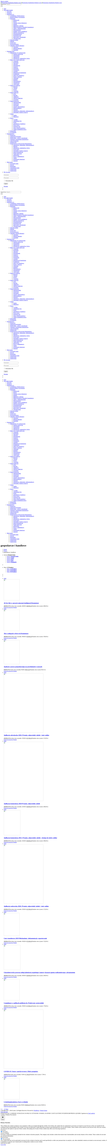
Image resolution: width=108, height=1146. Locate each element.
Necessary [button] (3, 1130)
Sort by (13, 556)
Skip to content (4, 1)
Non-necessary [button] (4, 1137)
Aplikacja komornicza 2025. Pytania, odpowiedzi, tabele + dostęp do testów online (30, 838)
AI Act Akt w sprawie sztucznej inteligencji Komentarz (21, 603)
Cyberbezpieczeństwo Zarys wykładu (16, 1102)
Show (12, 569)
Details (15, 607)
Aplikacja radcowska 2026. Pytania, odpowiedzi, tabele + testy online (26, 906)
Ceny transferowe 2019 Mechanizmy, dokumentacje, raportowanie (25, 938)
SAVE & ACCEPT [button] (5, 1143)
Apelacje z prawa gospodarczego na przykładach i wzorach (23, 666)
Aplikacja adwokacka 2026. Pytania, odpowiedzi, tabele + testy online (26, 735)
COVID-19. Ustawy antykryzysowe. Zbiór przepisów (21, 1071)
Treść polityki (91, 1113)
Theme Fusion (43, 1110)
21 (4, 1109)
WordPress (36, 1110)
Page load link (4, 1112)
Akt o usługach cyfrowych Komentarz (16, 633)
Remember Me (9, 180)
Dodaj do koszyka (8, 607)
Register (6, 186)
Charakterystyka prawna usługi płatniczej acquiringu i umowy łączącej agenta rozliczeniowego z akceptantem (39, 972)
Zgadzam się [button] (84, 1113)
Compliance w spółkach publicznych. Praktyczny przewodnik (24, 1003)
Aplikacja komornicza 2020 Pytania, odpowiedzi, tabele (22, 803)
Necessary (5, 1131)
